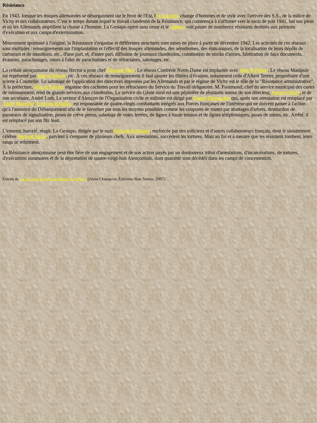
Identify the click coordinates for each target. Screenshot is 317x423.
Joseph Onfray (285, 92)
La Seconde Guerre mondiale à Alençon (53, 179)
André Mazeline (18, 103)
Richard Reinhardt (132, 130)
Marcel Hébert (254, 70)
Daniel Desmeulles (211, 98)
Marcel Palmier (49, 86)
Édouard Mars (121, 70)
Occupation (167, 15)
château (177, 26)
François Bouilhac (54, 103)
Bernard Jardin (32, 136)
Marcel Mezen (51, 75)
